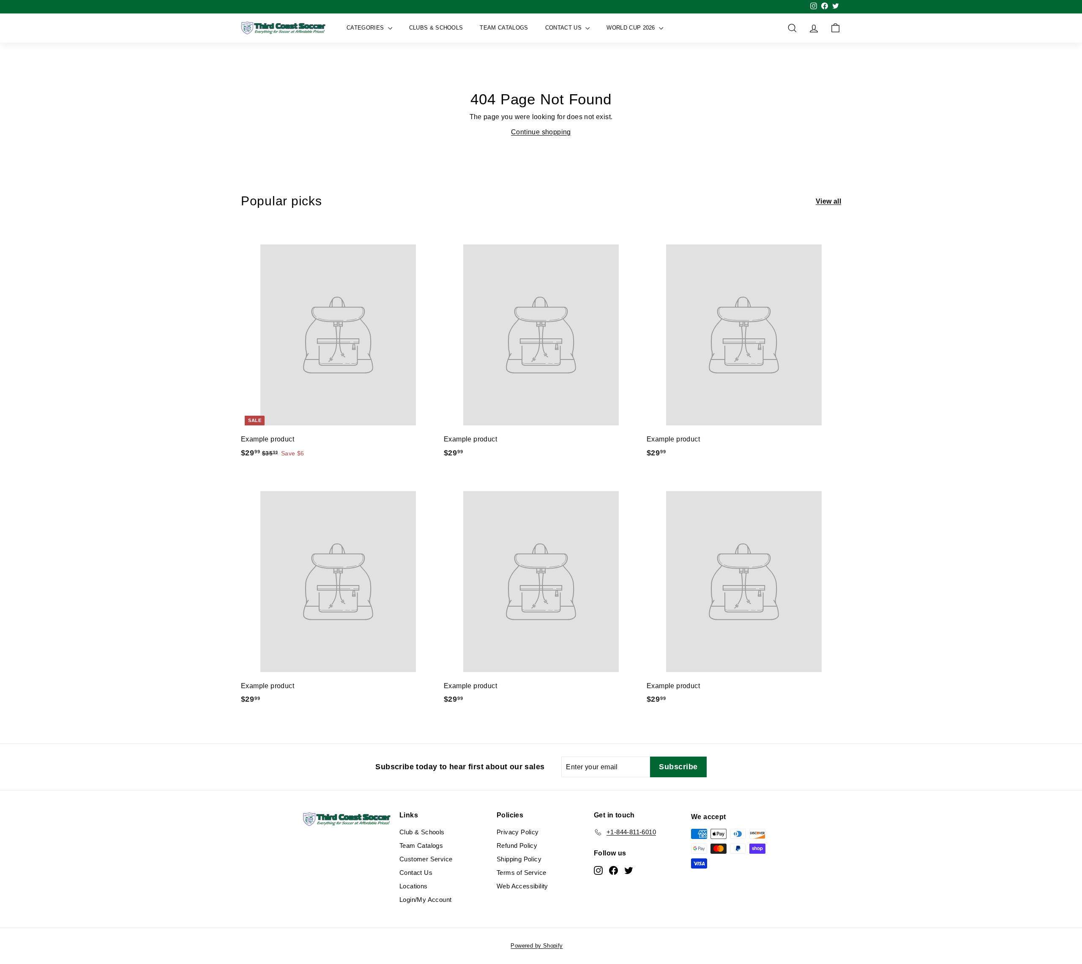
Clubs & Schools (436, 28)
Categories (366, 28)
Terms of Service (521, 872)
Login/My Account (425, 899)
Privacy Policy (518, 832)
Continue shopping (541, 132)
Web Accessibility (522, 886)
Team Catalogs (504, 28)
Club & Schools (422, 832)
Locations (413, 886)
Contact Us (564, 28)
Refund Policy (517, 845)
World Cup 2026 (632, 28)
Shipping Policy (519, 859)
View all (828, 201)
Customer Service (425, 859)
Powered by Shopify (537, 945)
